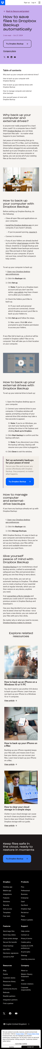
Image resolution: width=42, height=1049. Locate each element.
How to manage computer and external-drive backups (17, 92)
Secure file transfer (10, 942)
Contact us (25, 935)
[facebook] (8, 57)
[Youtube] (16, 1013)
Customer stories (9, 978)
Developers (7, 985)
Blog (4, 970)
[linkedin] (11, 57)
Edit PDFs (6, 949)
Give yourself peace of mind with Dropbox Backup (15, 98)
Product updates (27, 920)
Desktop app (7, 887)
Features (6, 898)
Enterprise (24, 898)
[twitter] (4, 57)
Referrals (6, 992)
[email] (15, 57)
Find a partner (8, 1003)
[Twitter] (4, 1013)
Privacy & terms (26, 938)
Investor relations (27, 984)
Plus (22, 887)
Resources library (9, 981)
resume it (33, 232)
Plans (23, 916)
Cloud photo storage (10, 938)
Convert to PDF (8, 957)
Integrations (7, 894)
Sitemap (24, 955)
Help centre (25, 931)
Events (5, 974)
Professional (25, 890)
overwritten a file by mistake (18, 596)
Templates (7, 912)
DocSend (24, 905)
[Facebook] (10, 1013)
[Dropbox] (2, 2)
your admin (18, 292)
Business (24, 894)
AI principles (25, 952)
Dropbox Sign (26, 909)
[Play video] (21, 363)
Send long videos (9, 935)
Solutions (6, 901)
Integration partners (10, 1000)
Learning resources (28, 959)
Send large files (8, 931)
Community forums (10, 989)
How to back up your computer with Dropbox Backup (16, 80)
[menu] (39, 2)
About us (24, 970)
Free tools (6, 916)
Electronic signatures (10, 953)
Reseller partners (9, 996)
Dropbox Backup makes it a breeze (17, 623)
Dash (23, 901)
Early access (7, 909)
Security (6, 905)
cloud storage (22, 243)
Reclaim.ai (25, 912)
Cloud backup (8, 946)
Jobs (22, 980)
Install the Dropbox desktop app (19, 225)
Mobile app (7, 890)
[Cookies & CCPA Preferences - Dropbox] (21, 1039)
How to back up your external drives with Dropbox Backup (18, 86)
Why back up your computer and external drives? (21, 74)
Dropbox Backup (14, 131)
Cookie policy (26, 942)
